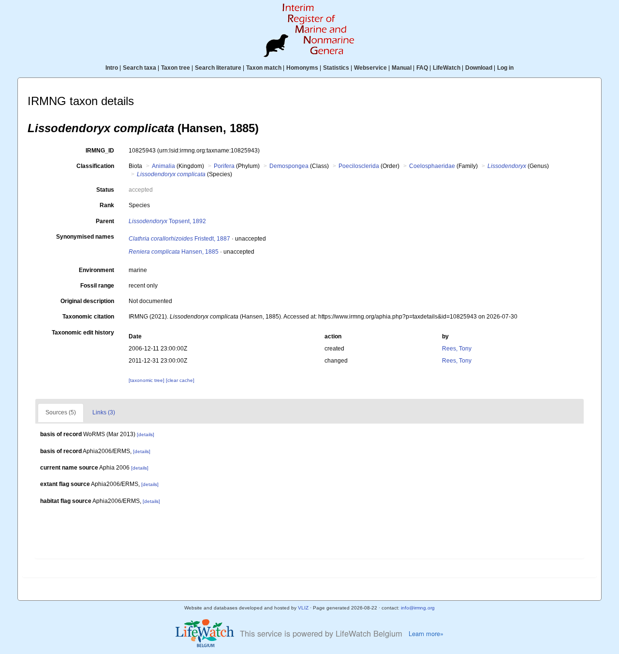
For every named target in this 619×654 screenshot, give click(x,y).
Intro (111, 67)
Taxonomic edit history (83, 332)
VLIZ (303, 607)
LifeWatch (446, 67)
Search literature (218, 67)
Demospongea (289, 166)
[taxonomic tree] (147, 380)
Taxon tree (175, 67)
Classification (95, 166)
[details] (145, 434)
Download (478, 67)
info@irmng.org (418, 607)
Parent (105, 221)
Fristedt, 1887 (179, 238)
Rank (107, 205)
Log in (505, 67)
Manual (402, 67)
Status (105, 189)
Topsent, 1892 (167, 221)
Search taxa (139, 67)
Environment (96, 270)
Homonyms (302, 67)
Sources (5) (60, 412)
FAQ (422, 67)
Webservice (370, 67)
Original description (87, 301)
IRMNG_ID (100, 150)
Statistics (336, 67)
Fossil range (97, 285)
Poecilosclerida (359, 166)
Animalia (163, 166)
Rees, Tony (457, 348)
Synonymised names (85, 236)
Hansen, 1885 (174, 251)
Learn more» (426, 633)
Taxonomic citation (88, 316)
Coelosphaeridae (432, 166)
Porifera (224, 166)
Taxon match (263, 67)
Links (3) (103, 412)
